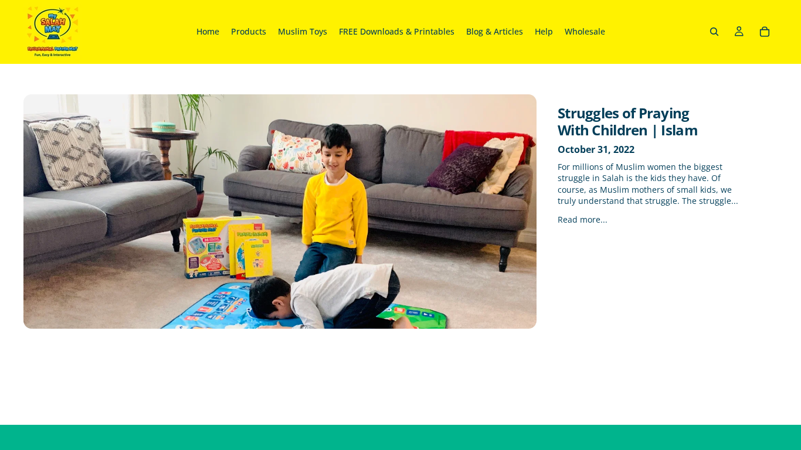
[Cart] (765, 32)
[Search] (714, 32)
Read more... (582, 219)
